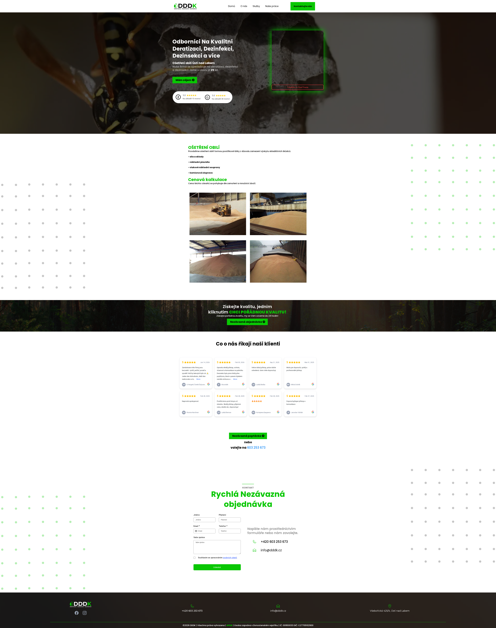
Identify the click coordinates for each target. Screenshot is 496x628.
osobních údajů (230, 557)
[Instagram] (85, 613)
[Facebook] (77, 613)
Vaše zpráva (199, 537)
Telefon (223, 526)
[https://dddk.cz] (185, 6)
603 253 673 (256, 447)
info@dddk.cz (271, 550)
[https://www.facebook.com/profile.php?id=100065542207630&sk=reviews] (188, 97)
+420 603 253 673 (274, 542)
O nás (244, 6)
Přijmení (222, 515)
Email (196, 526)
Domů (231, 6)
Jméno (196, 515)
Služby (256, 6)
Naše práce (271, 6)
